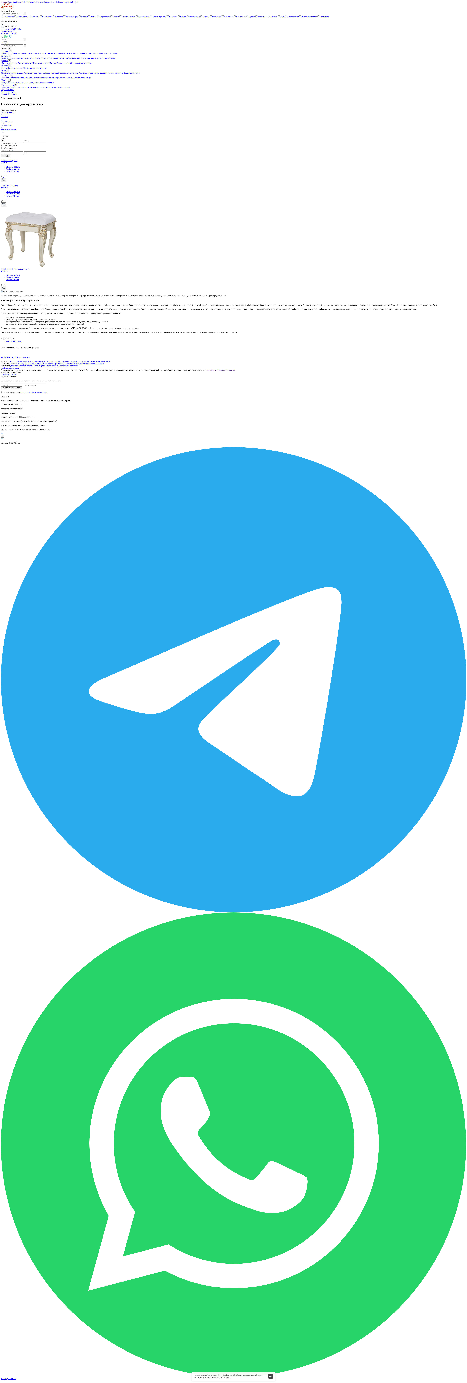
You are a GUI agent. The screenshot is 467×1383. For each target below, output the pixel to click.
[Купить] (3, 180)
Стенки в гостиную (9, 53)
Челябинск (324, 17)
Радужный (216, 17)
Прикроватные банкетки (69, 58)
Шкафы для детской (40, 63)
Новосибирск (144, 17)
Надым (115, 17)
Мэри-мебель (9, 148)
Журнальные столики (61, 87)
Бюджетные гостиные (43, 364)
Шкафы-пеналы (59, 78)
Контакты (39, 2)
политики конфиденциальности (33, 392)
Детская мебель (64, 361)
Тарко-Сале (262, 17)
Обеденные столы (8, 87)
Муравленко (104, 17)
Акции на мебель (97, 364)
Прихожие (5, 78)
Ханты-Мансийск (309, 17)
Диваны (4, 66)
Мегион (84, 17)
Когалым (35, 17)
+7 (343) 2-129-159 (8, 33)
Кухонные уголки (86, 73)
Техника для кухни (132, 73)
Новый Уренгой (159, 17)
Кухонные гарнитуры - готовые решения (41, 73)
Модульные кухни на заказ (12, 73)
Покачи (206, 17)
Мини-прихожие (66, 364)
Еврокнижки (41, 68)
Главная (4, 2)
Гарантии (68, 2)
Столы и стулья (7, 85)
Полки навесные (100, 53)
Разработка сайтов (8, 374)
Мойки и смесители (115, 73)
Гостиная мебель (15, 361)
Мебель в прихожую (48, 361)
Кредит (47, 2)
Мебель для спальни (31, 361)
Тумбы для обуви (17, 78)
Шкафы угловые (36, 83)
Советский (229, 17)
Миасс (93, 17)
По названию (6, 121)
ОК (270, 1376)
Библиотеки (112, 53)
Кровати (22, 58)
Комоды (52, 63)
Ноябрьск (173, 17)
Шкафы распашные (9, 83)
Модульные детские (9, 63)
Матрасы (30, 58)
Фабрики (59, 2)
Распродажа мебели (26, 364)
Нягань (183, 17)
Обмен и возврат (51, 366)
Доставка (12, 2)
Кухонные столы (65, 73)
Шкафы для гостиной (75, 53)
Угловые (11, 68)
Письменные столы (43, 87)
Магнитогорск (72, 17)
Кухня (4, 70)
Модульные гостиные (27, 53)
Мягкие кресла (29, 68)
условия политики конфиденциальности (216, 1377)
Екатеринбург (22, 17)
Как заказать (64, 366)
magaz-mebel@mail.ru (13, 29)
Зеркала (56, 58)
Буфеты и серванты (57, 53)
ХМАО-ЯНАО (22, 2)
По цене (4, 117)
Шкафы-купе (23, 83)
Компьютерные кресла (82, 63)
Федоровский (293, 17)
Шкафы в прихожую (75, 78)
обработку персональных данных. (221, 370)
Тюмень (274, 17)
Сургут (251, 17)
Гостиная (5, 51)
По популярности (8, 112)
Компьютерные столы (25, 87)
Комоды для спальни (43, 58)
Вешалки (28, 78)
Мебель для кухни (78, 361)
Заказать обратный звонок (11, 388)
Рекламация (39, 366)
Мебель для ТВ (42, 53)
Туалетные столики (107, 58)
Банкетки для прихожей (43, 78)
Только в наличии (8, 130)
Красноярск (47, 17)
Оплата (32, 2)
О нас (53, 2)
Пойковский (194, 17)
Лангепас (59, 17)
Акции (12, 92)
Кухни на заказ (100, 73)
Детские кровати (25, 63)
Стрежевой (241, 17)
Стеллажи (88, 53)
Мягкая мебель (92, 361)
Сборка (75, 2)
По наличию (6, 125)
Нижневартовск (128, 17)
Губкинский (8, 17)
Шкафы (4, 80)
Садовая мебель (7, 90)
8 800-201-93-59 (7, 31)
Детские (19, 68)
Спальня (5, 56)
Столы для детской (64, 63)
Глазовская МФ (10, 146)
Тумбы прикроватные (90, 58)
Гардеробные (48, 83)
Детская (4, 61)
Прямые (4, 68)
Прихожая (5, 75)
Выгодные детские (81, 364)
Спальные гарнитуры (10, 58)
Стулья (75, 73)
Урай (282, 17)
